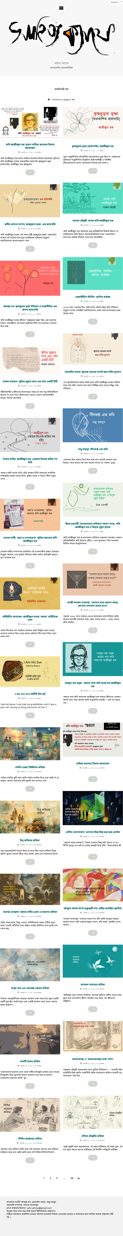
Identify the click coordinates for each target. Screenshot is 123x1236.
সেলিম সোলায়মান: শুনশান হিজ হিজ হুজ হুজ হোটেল (93, 832)
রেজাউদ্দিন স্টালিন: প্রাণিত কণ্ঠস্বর (92, 297)
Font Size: (114, 2)
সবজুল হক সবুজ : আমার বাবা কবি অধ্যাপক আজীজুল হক (93, 685)
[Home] (49, 100)
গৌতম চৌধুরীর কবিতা (93, 1136)
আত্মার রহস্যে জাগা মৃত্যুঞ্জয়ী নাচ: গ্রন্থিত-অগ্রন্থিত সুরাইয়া (93, 908)
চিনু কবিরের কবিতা (30, 840)
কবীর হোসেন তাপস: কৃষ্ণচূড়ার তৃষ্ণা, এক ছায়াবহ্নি (30, 224)
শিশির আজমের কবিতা (30, 1138)
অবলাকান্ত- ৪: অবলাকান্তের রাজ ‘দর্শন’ (93, 1059)
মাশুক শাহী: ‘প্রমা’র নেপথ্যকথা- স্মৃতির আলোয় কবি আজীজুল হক (30, 539)
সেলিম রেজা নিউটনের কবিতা (30, 767)
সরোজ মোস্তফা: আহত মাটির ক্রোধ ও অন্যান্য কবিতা (30, 912)
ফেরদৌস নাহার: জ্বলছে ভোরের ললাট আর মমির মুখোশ (93, 372)
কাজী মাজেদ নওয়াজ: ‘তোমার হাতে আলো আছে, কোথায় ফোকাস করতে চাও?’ (92, 604)
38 (71, 1178)
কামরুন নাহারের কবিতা (93, 984)
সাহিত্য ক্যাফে (61, 63)
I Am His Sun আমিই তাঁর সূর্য (30, 694)
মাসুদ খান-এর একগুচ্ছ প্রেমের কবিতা (30, 988)
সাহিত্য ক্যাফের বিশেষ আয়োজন (93, 763)
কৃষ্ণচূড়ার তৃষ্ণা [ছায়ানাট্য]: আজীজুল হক (93, 146)
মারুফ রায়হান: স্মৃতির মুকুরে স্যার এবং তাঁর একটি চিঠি (30, 381)
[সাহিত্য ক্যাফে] (61, 38)
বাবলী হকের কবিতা (30, 1061)
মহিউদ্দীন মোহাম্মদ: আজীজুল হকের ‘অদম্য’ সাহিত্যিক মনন (30, 618)
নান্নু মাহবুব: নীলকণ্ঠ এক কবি (93, 449)
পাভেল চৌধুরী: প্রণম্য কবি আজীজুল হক (92, 221)
